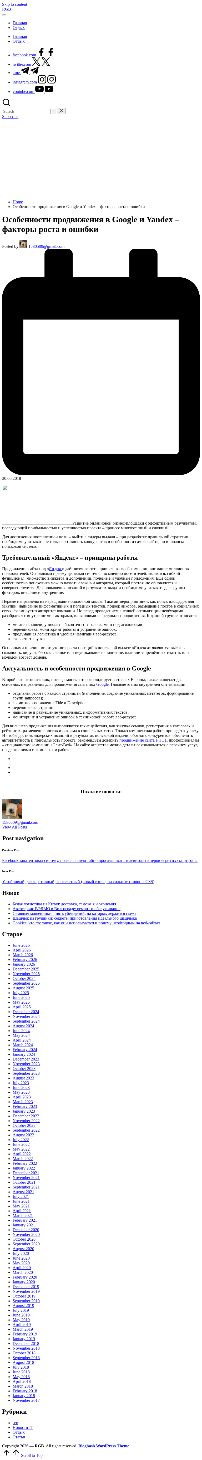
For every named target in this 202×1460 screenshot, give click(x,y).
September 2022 (26, 1130)
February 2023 (25, 1106)
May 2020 (21, 1263)
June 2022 (21, 1144)
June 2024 (21, 1030)
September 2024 (26, 1021)
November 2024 (26, 1016)
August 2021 (23, 1192)
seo (15, 1422)
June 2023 (21, 1087)
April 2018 (22, 1381)
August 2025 (23, 988)
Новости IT (23, 1427)
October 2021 (24, 1182)
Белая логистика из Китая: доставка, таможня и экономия (64, 904)
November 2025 (26, 973)
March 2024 (23, 1045)
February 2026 (25, 959)
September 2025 (26, 983)
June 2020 (21, 1258)
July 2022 (21, 1139)
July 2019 (21, 1310)
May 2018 (21, 1376)
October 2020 (24, 1239)
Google (102, 684)
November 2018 (26, 1348)
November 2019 (26, 1291)
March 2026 (23, 955)
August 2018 (23, 1362)
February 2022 (25, 1163)
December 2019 (26, 1286)
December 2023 (26, 1059)
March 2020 (23, 1272)
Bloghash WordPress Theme (103, 1446)
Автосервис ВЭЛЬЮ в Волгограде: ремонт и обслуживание (66, 908)
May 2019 (21, 1320)
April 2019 (22, 1324)
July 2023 (21, 1083)
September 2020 (26, 1244)
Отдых (19, 1432)
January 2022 (24, 1168)
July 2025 (21, 992)
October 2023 (24, 1068)
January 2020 (24, 1282)
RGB (6, 9)
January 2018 (24, 1395)
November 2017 (26, 1400)
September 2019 (26, 1301)
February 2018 (25, 1391)
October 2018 (24, 1353)
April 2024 (22, 1040)
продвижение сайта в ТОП (143, 740)
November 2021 (26, 1177)
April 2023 (22, 1097)
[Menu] (4, 15)
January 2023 (24, 1111)
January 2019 (24, 1338)
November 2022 (26, 1120)
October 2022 (24, 1125)
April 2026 (22, 950)
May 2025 (21, 1002)
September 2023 (26, 1073)
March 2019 (23, 1329)
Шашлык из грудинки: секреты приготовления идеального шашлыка (75, 918)
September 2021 (26, 1187)
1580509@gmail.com (20, 822)
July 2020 (21, 1253)
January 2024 (24, 1054)
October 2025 (24, 978)
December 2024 (26, 1011)
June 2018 (21, 1372)
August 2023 (23, 1078)
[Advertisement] (101, 158)
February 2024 (25, 1049)
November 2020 (26, 1234)
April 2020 (22, 1267)
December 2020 (26, 1229)
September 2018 (26, 1357)
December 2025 (26, 969)
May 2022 (21, 1149)
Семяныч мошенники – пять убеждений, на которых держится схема (74, 913)
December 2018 (26, 1343)
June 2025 (21, 997)
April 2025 (22, 1007)
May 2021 (21, 1206)
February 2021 (25, 1220)
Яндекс (55, 568)
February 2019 (25, 1334)
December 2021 (26, 1173)
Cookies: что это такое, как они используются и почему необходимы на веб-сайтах (86, 923)
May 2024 (21, 1035)
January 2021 (24, 1225)
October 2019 (24, 1296)
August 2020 (23, 1248)
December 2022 (26, 1116)
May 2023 (21, 1092)
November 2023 (26, 1064)
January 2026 (24, 964)
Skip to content (14, 4)
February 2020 (25, 1277)
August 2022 (23, 1135)
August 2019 (23, 1305)
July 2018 (21, 1367)
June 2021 (21, 1201)
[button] (54, 111)
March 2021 (23, 1215)
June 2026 (21, 945)
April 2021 (22, 1211)
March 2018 (23, 1386)
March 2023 (23, 1101)
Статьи (19, 1437)
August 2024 (23, 1026)
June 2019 (21, 1315)
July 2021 (21, 1196)
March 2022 (23, 1158)
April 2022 (22, 1154)
